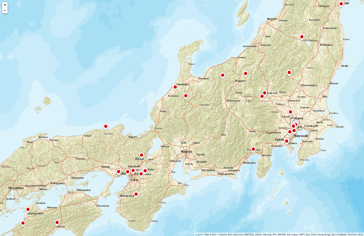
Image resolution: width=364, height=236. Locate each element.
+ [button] (5, 5)
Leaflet (198, 234)
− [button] (5, 10)
